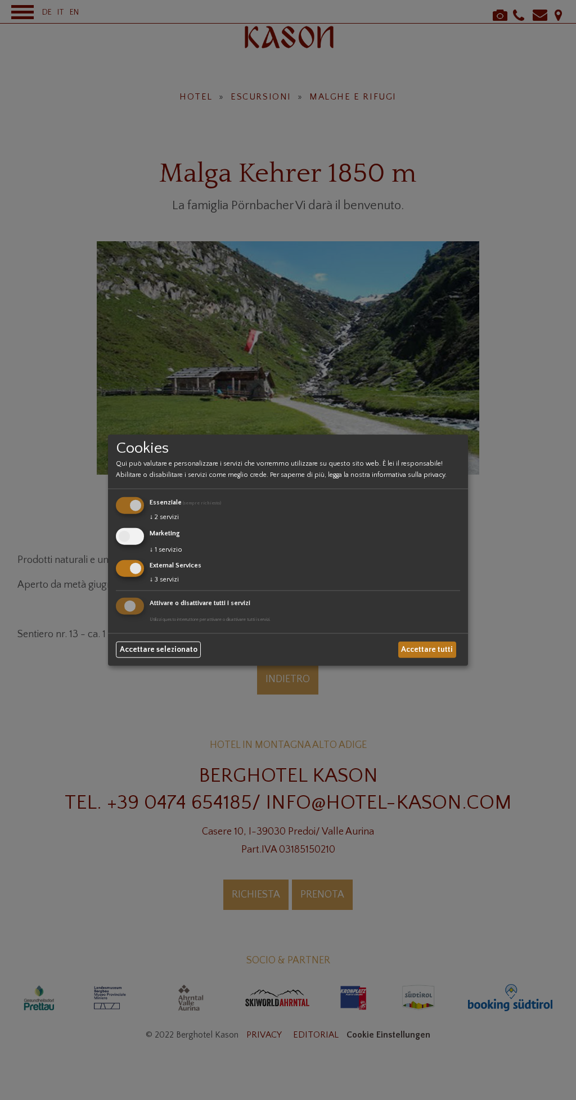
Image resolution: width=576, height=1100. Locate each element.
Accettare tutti (427, 649)
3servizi (164, 579)
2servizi (164, 517)
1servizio (166, 549)
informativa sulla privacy (408, 475)
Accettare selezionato (158, 649)
